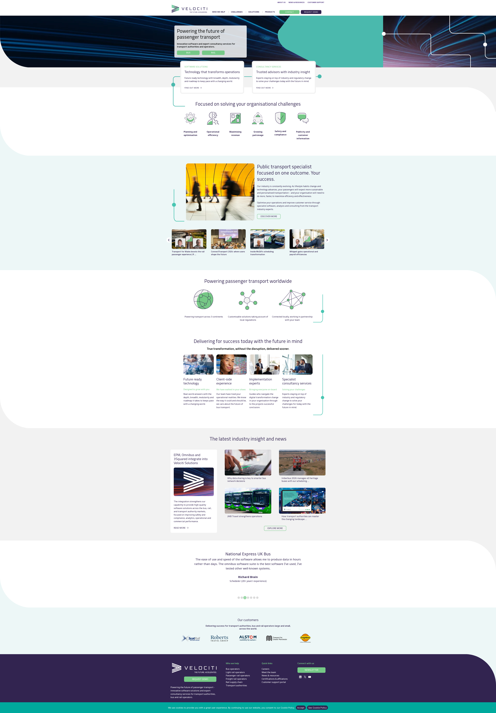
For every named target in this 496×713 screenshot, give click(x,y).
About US (281, 2)
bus (172, 697)
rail (180, 697)
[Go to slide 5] (251, 597)
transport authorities (204, 694)
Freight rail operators (236, 678)
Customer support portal (274, 682)
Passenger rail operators (238, 675)
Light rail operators (235, 672)
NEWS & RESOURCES (296, 2)
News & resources (270, 675)
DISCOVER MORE (269, 216)
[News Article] (248, 467)
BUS (188, 52)
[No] (492, 707)
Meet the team (269, 672)
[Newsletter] (311, 670)
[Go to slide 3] (245, 597)
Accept (300, 707)
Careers (265, 668)
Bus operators (233, 668)
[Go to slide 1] (239, 597)
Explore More (275, 528)
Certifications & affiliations (275, 678)
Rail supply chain (234, 682)
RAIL (213, 52)
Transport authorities (236, 685)
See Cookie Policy (317, 707)
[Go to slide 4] (248, 597)
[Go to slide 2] (242, 597)
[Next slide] (327, 240)
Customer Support (316, 2)
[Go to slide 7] (257, 597)
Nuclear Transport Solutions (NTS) (248, 554)
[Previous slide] (169, 240)
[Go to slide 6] (254, 597)
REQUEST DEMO (200, 679)
